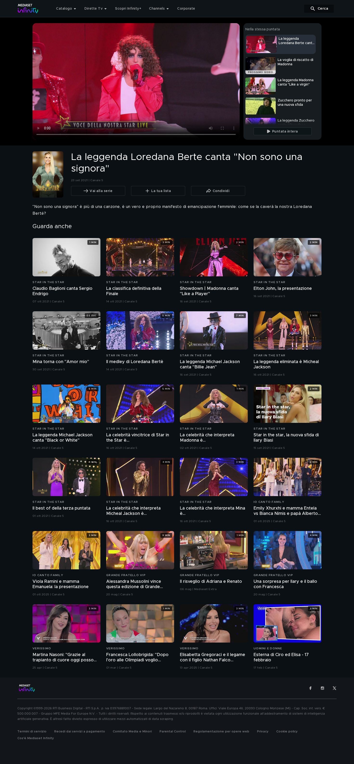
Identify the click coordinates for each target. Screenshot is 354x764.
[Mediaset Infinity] (28, 8)
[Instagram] (322, 688)
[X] (334, 688)
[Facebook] (310, 688)
